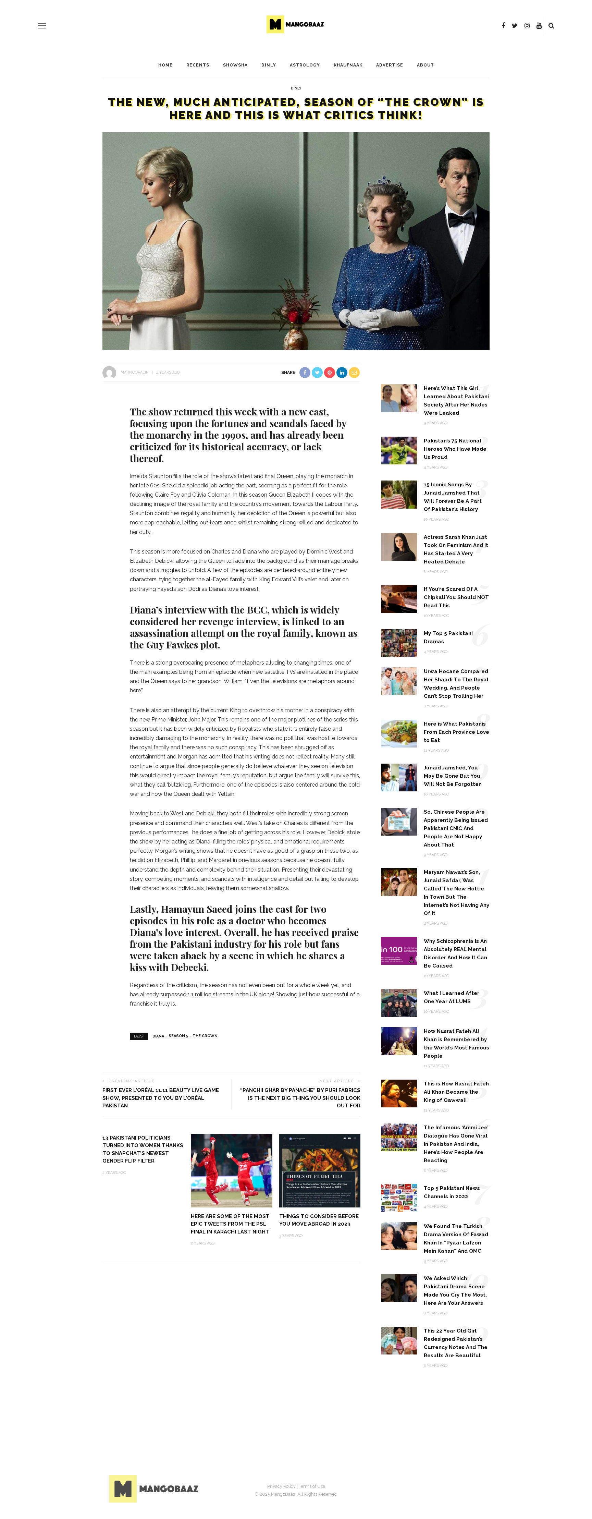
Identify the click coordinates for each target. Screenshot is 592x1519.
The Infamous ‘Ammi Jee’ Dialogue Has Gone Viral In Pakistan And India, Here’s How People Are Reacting (456, 1144)
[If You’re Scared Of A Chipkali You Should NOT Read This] (399, 598)
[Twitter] (514, 26)
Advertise (389, 65)
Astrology (305, 65)
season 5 (178, 1036)
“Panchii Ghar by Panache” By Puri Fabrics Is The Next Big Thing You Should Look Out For (300, 1098)
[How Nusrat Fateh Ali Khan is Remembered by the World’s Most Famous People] (399, 1040)
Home (165, 65)
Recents (197, 65)
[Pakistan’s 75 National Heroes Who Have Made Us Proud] (399, 450)
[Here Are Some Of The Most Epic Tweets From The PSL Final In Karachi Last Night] (231, 1170)
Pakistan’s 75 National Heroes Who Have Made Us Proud (455, 449)
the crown (205, 1036)
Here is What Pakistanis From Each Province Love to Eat (456, 732)
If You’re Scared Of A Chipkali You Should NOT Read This (456, 597)
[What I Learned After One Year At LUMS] (399, 1002)
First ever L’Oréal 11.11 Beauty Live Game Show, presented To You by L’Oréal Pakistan (160, 1098)
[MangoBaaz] (155, 1488)
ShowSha (235, 65)
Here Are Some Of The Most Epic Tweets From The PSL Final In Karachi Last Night (230, 1224)
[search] (551, 26)
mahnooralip (134, 372)
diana (158, 1036)
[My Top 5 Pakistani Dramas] (399, 643)
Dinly (268, 65)
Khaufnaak (348, 65)
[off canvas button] (42, 26)
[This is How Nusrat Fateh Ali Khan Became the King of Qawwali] (399, 1093)
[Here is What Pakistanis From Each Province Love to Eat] (399, 733)
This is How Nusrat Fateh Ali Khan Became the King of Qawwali (456, 1092)
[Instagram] (527, 26)
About (425, 65)
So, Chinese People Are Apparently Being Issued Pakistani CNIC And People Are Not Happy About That (456, 828)
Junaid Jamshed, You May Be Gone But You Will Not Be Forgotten (453, 776)
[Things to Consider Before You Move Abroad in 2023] (320, 1170)
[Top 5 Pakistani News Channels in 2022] (399, 1197)
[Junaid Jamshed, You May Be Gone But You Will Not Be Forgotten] (399, 777)
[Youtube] (539, 26)
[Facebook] (503, 26)
